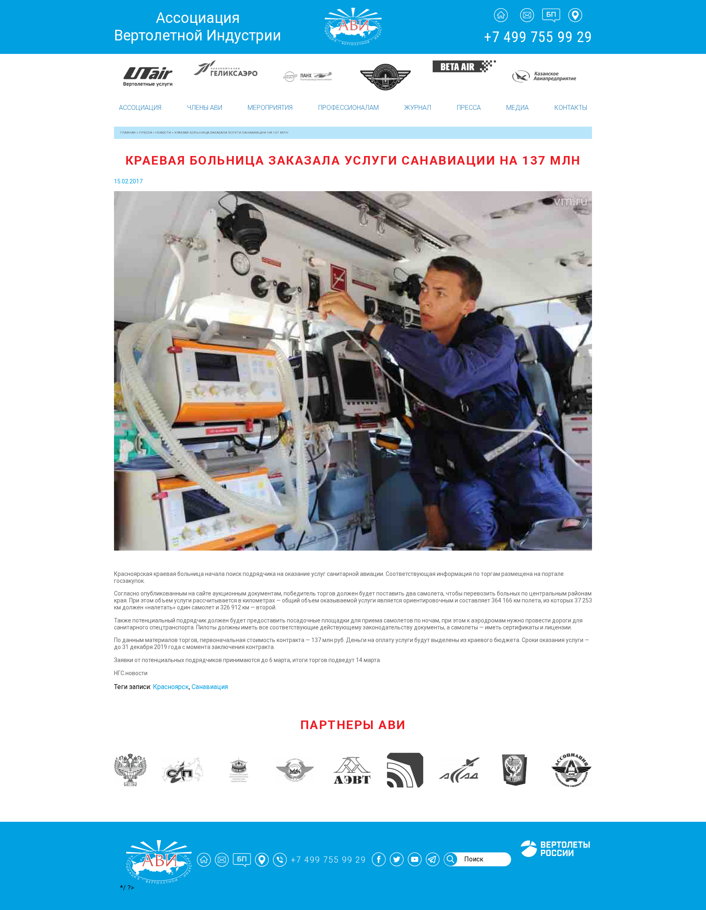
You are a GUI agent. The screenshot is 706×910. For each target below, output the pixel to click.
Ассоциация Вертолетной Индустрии (197, 26)
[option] (154, 76)
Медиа (517, 108)
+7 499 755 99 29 (538, 37)
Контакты (570, 108)
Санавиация (210, 687)
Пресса (469, 108)
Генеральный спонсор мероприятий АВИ (554, 866)
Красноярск (171, 687)
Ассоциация (140, 108)
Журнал (417, 108)
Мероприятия (270, 108)
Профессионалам (348, 108)
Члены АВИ (204, 108)
